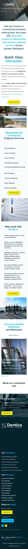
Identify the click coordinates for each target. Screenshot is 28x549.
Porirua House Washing (8, 459)
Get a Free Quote (14, 102)
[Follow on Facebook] (2, 526)
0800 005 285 (7, 413)
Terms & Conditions (15, 529)
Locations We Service (7, 500)
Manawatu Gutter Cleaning (9, 467)
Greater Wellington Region (9, 456)
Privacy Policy (5, 529)
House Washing (6, 490)
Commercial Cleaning (7, 478)
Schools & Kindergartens (8, 495)
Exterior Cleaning (6, 485)
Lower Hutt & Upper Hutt (8, 465)
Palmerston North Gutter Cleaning (11, 470)
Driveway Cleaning (6, 483)
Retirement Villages (7, 498)
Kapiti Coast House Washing (9, 462)
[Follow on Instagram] (6, 526)
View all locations (13, 335)
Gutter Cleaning (6, 488)
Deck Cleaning (5, 481)
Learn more (7, 371)
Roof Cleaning (5, 493)
